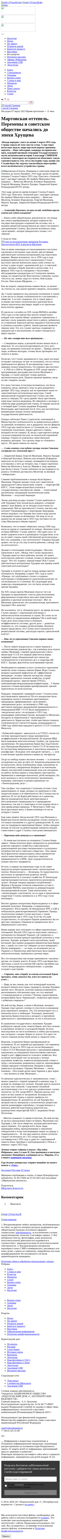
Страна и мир (14, 80)
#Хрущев (15, 1170)
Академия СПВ (15, 62)
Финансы (12, 83)
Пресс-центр (13, 88)
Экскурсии (12, 65)
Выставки (12, 51)
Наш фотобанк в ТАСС (18, 1360)
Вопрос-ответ (14, 78)
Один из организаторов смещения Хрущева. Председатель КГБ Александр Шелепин (24, 243)
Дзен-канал (13, 1380)
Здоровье (11, 75)
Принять (6, 1536)
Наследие (12, 38)
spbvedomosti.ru (23, 1232)
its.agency (29, 1504)
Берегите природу (16, 49)
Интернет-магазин (16, 57)
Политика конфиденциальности (23, 1334)
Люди (10, 86)
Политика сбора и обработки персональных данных (27, 1261)
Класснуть (18, 1188)
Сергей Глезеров (9, 108)
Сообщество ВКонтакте (19, 1383)
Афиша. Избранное (17, 59)
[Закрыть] (2, 1441)
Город (10, 70)
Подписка (12, 1344)
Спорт (10, 93)
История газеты (15, 1352)
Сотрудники (13, 1349)
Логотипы (12, 1357)
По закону (12, 43)
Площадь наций (15, 46)
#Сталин (25, 1170)
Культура (11, 91)
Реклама (11, 1347)
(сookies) (45, 1517)
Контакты (12, 1354)
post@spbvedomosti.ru (12, 1428)
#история (6, 1170)
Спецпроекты (14, 72)
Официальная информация (20, 1331)
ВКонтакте (7, 1188)
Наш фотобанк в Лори (18, 1362)
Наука (10, 41)
